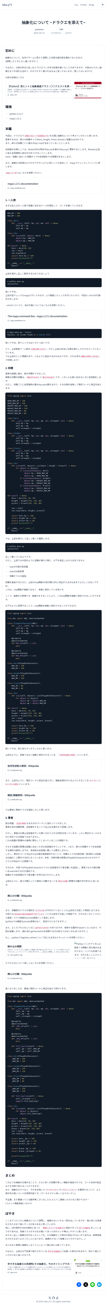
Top (76, 4)
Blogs (91, 4)
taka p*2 (7, 5)
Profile (83, 4)
